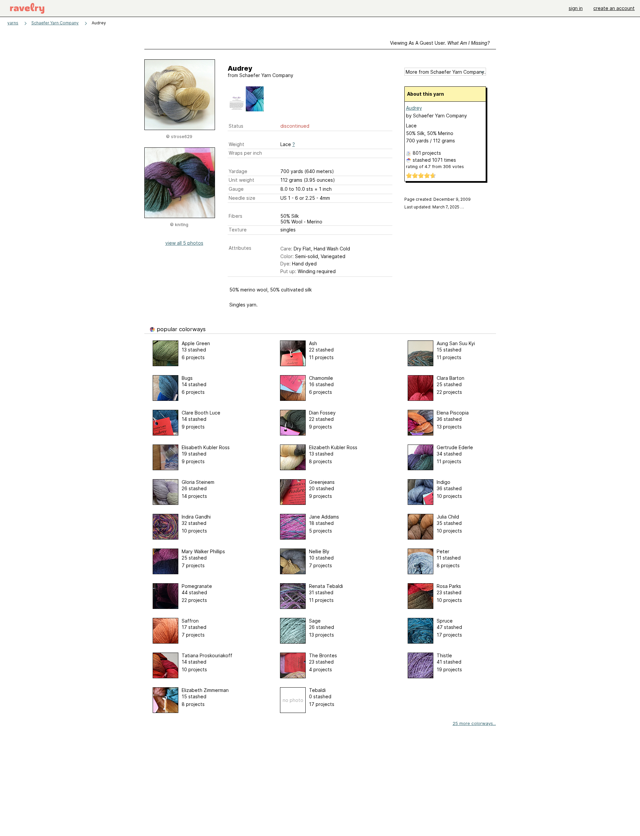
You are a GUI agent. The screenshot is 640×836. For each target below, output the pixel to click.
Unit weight (241, 180)
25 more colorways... (474, 723)
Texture (238, 229)
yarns (12, 22)
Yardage (238, 171)
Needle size (242, 198)
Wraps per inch (245, 153)
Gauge (236, 189)
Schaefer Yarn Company (55, 22)
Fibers (235, 216)
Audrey (414, 108)
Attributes (240, 248)
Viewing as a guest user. (440, 43)
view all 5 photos (184, 243)
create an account (614, 8)
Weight (236, 144)
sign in (576, 8)
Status (236, 126)
